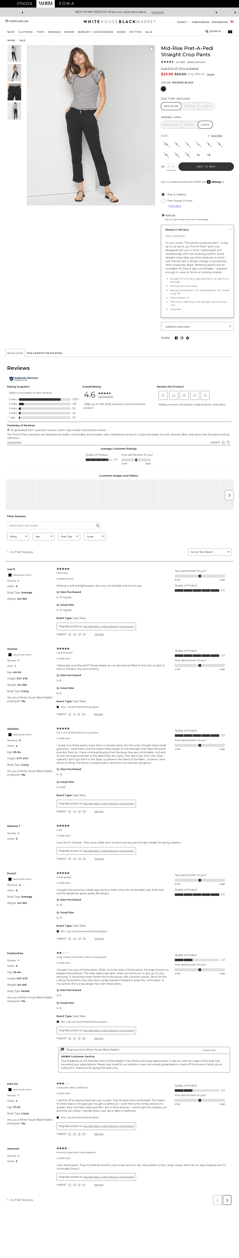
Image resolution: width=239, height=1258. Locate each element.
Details (210, 74)
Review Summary (196, 62)
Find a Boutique (220, 21)
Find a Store (175, 206)
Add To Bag (206, 166)
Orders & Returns (200, 21)
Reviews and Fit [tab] (15, 353)
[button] (230, 31)
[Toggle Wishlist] (151, 49)
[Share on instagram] (182, 338)
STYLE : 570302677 (175, 236)
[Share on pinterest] (187, 338)
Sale (22, 40)
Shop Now (147, 12)
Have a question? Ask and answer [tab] (44, 353)
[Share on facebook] (176, 338)
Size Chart (216, 135)
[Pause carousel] (235, 12)
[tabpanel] (119, 782)
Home (11, 40)
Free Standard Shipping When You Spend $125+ (106, 12)
